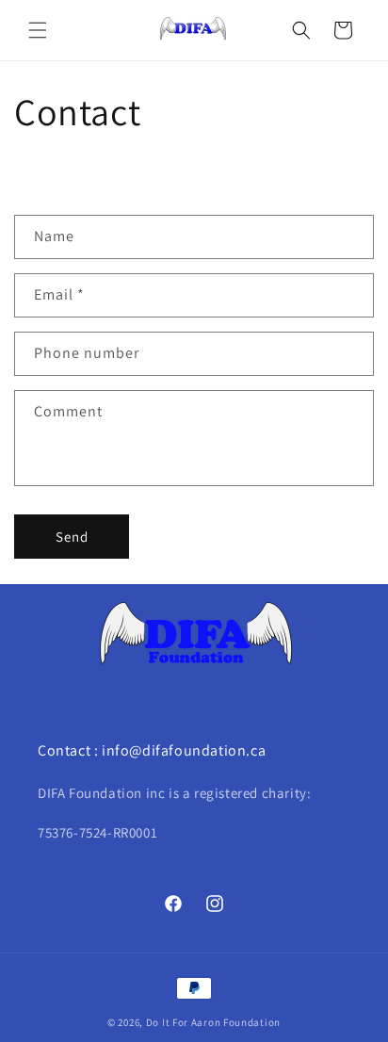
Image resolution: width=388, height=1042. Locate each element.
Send (72, 536)
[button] (37, 30)
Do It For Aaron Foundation (213, 1022)
